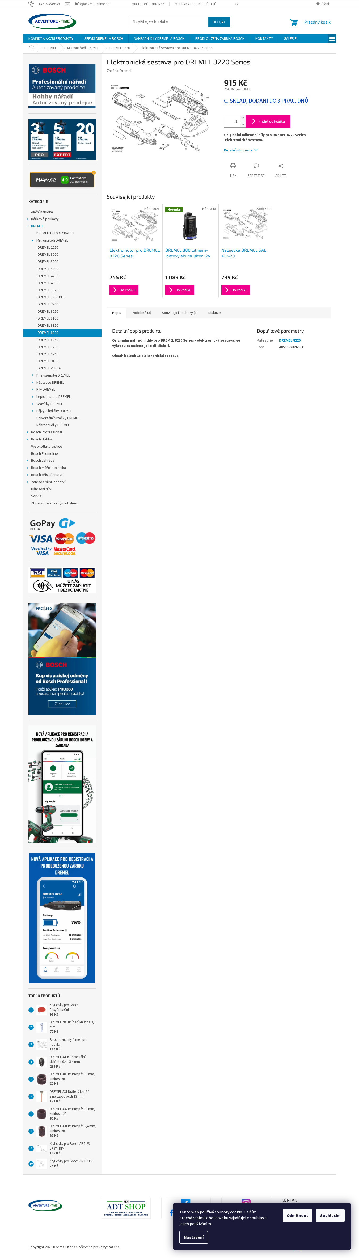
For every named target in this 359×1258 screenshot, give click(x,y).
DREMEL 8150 (48, 325)
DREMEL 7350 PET (51, 297)
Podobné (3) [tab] (141, 313)
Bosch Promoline (44, 453)
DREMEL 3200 (48, 261)
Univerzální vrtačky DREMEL (57, 418)
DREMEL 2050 (48, 247)
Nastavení (194, 1237)
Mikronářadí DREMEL (52, 240)
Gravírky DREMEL (49, 404)
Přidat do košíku (271, 121)
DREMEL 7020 (48, 290)
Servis (36, 496)
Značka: (119, 70)
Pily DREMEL (45, 389)
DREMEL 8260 (48, 354)
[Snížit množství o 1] (243, 124)
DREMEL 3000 (48, 254)
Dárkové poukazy (45, 219)
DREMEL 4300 (48, 283)
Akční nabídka (42, 212)
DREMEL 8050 (48, 311)
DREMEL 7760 (48, 304)
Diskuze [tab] (214, 313)
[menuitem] (51, 38)
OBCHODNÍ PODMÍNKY (148, 4)
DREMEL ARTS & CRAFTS (55, 233)
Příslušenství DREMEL (53, 375)
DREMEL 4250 (48, 276)
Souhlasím (330, 1215)
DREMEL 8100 (48, 318)
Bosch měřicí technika (48, 467)
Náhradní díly (41, 489)
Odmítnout (297, 1215)
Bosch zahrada (42, 460)
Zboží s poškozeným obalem (54, 503)
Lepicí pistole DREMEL (53, 396)
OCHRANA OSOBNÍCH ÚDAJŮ (195, 4)
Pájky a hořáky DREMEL (54, 411)
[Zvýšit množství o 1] (243, 118)
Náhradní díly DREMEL (53, 425)
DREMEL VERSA (49, 368)
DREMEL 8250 (48, 347)
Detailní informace (238, 150)
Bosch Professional (46, 432)
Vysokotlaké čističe (46, 446)
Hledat (219, 22)
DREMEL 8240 (48, 340)
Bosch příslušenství (46, 475)
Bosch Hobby (41, 439)
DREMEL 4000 (48, 269)
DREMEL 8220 (48, 332)
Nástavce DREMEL (50, 382)
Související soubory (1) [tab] (180, 313)
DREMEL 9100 (48, 361)
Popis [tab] (116, 313)
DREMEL (37, 226)
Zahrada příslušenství (48, 482)
